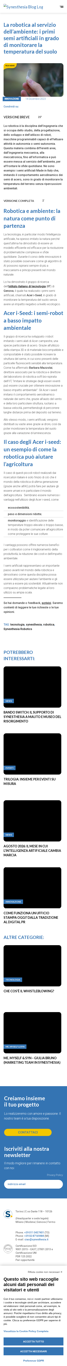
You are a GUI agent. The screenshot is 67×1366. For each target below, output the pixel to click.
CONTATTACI (28, 1132)
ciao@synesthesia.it (36, 1239)
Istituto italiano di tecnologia (27, 286)
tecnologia (17, 624)
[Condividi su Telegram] (28, 106)
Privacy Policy (55, 1175)
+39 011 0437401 (34, 1232)
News (9, 701)
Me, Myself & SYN (15, 1046)
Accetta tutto (33, 1341)
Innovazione (12, 99)
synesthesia (34, 624)
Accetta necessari (33, 1351)
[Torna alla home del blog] (18, 7)
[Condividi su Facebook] (22, 106)
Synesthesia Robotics (18, 629)
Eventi (10, 768)
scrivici (46, 603)
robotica (48, 624)
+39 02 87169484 (34, 1235)
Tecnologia (13, 979)
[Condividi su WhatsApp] (34, 106)
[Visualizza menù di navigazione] (61, 7)
